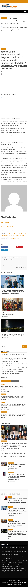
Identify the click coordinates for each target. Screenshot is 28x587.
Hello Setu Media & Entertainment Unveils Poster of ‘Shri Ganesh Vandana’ (17, 523)
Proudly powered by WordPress (10, 582)
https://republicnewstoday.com (8, 230)
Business (3, 49)
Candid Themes (17, 584)
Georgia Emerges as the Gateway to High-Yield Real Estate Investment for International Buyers (13, 335)
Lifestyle (3, 384)
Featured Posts (5, 423)
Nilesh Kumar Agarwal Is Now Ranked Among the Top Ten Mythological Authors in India (13, 388)
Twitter (13, 247)
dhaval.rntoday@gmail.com (7, 226)
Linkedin (5, 249)
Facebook (5, 247)
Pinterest (20, 247)
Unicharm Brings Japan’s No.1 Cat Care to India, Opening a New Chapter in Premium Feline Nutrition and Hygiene (14, 570)
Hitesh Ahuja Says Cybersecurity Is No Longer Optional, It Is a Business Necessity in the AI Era (17, 500)
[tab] (6, 381)
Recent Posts (15, 381)
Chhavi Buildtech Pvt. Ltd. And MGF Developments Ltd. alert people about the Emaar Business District (14, 265)
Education (3, 394)
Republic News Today (14, 238)
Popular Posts (6, 381)
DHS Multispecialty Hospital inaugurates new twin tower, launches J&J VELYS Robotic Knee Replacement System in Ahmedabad (13, 291)
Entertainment (4, 412)
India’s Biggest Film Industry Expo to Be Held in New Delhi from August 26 (16, 466)
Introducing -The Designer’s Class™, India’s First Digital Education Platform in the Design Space (13, 406)
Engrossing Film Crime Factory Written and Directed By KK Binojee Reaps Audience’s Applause (14, 415)
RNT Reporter (5, 222)
